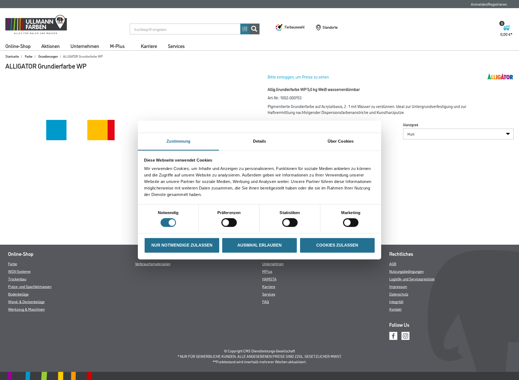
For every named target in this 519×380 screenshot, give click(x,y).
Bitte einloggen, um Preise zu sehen (298, 77)
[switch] (230, 222)
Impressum (398, 286)
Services (176, 45)
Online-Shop (18, 45)
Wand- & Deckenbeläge (26, 301)
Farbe (28, 56)
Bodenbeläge (18, 293)
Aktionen (50, 45)
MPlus (267, 271)
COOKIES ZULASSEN (337, 245)
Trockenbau (17, 278)
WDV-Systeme (19, 271)
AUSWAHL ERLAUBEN (259, 245)
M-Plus (117, 45)
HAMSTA (269, 278)
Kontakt (395, 309)
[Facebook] (393, 335)
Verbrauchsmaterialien (152, 263)
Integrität (396, 301)
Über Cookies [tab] (341, 141)
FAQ (265, 301)
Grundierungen (48, 56)
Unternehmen (85, 45)
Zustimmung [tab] (179, 141)
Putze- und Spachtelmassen (29, 286)
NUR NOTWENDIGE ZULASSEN (181, 245)
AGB (392, 263)
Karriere (149, 45)
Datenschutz (398, 293)
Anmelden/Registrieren (489, 3)
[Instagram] (405, 335)
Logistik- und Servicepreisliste (412, 278)
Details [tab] (259, 141)
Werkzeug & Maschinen (26, 309)
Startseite (12, 56)
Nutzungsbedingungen (406, 271)
